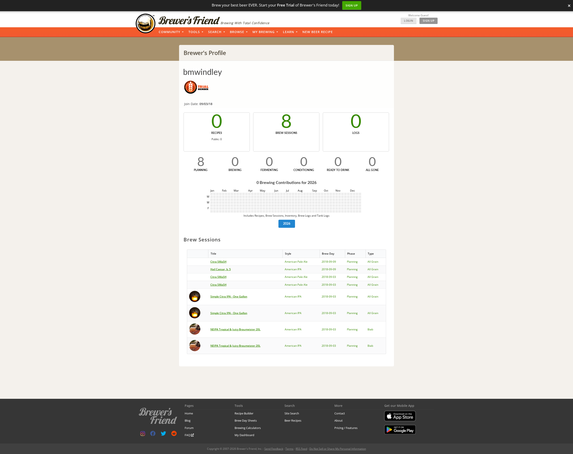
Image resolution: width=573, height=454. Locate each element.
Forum (189, 428)
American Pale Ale (296, 262)
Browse (237, 32)
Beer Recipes (292, 420)
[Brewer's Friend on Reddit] (174, 434)
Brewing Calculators (248, 428)
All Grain (373, 262)
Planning (352, 262)
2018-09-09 (329, 262)
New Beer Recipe (317, 32)
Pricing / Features (345, 428)
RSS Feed (301, 449)
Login (408, 21)
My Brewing (263, 32)
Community (169, 32)
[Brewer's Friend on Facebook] (153, 434)
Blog (187, 420)
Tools (194, 32)
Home (189, 413)
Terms (289, 449)
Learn (288, 32)
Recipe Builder (244, 413)
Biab (370, 329)
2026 (286, 223)
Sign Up (352, 5)
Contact (339, 413)
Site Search (291, 413)
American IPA (293, 269)
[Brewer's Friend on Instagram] (142, 434)
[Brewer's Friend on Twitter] (163, 434)
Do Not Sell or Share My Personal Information (337, 449)
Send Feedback (273, 449)
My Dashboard (244, 435)
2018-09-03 (329, 277)
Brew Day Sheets (246, 420)
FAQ (188, 435)
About (338, 420)
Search (215, 32)
